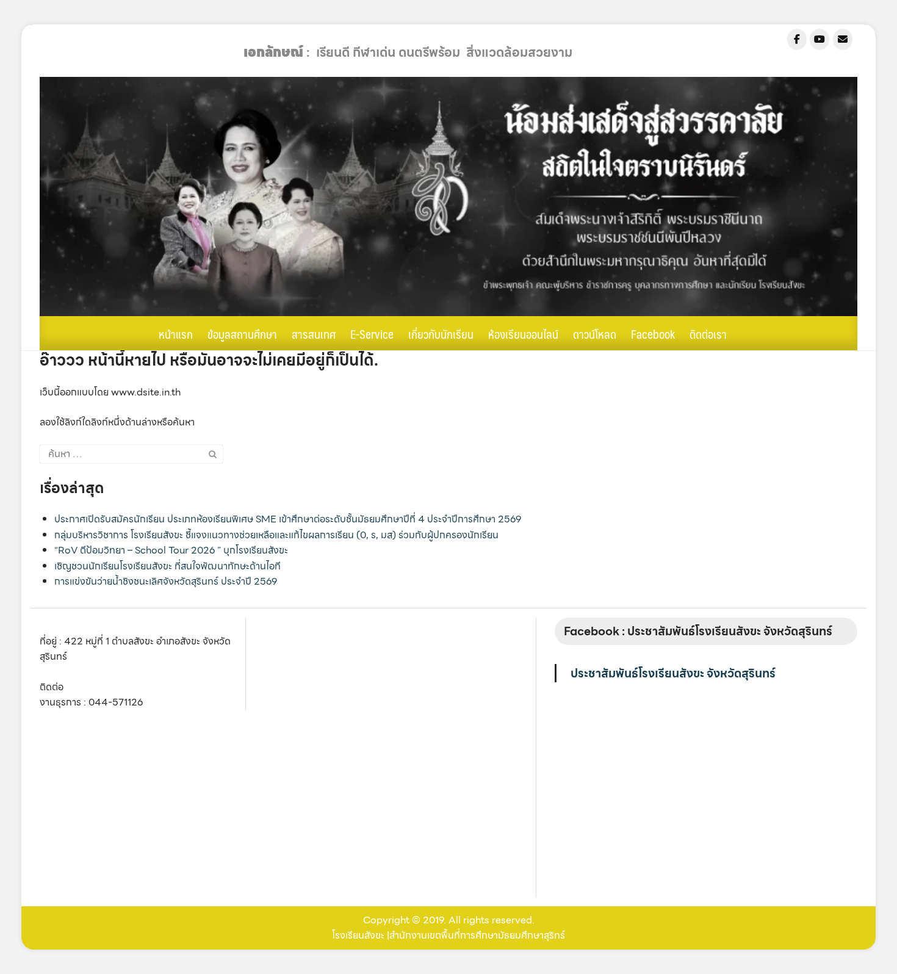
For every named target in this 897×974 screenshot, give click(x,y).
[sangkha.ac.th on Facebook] (797, 39)
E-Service (372, 334)
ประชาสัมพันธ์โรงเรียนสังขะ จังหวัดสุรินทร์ (673, 673)
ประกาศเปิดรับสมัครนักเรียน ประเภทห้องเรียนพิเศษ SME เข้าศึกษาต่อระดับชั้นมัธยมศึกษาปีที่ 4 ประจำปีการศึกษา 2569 (287, 519)
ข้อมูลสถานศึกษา (242, 334)
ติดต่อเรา (708, 334)
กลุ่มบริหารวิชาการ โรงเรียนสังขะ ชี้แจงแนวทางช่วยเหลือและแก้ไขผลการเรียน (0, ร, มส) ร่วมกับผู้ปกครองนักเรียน (276, 535)
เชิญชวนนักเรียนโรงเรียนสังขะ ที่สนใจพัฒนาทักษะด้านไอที (167, 566)
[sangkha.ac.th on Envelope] (842, 39)
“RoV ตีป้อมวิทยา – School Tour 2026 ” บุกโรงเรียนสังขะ (171, 550)
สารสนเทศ (314, 334)
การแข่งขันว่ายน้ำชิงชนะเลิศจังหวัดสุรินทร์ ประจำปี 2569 (165, 581)
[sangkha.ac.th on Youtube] (819, 39)
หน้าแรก (176, 334)
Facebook (653, 334)
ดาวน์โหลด (594, 334)
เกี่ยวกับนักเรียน (441, 334)
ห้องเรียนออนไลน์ (523, 334)
